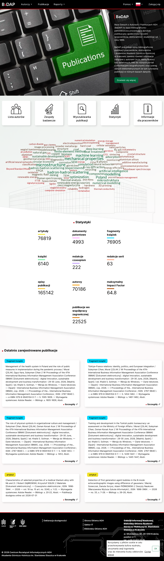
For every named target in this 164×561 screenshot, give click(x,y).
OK (155, 548)
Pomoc (127, 4)
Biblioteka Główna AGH (95, 528)
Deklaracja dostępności (55, 520)
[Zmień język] (140, 4)
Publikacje (43, 4)
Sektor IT (88, 524)
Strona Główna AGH (94, 520)
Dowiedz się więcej (126, 80)
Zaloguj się (154, 4)
